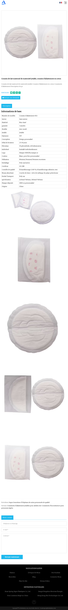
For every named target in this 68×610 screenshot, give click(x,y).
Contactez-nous (55, 577)
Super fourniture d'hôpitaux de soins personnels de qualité (29, 502)
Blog (34, 577)
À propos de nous (34, 573)
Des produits (55, 573)
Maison (12, 573)
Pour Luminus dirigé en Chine (17, 595)
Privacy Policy (45, 581)
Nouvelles (12, 577)
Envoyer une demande (11, 98)
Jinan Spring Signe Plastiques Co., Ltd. (18, 591)
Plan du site (23, 581)
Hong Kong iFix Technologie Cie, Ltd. (50, 595)
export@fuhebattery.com (49, 608)
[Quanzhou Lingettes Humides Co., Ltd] (3, 2)
